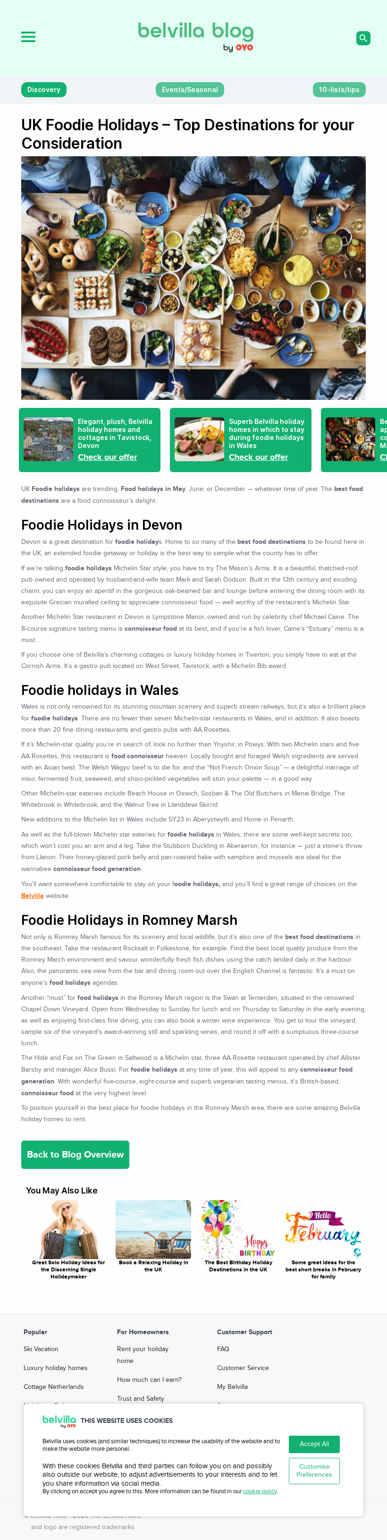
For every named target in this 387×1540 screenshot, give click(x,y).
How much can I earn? (149, 1380)
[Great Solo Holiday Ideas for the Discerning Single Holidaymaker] (68, 1229)
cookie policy (260, 1491)
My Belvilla (232, 1387)
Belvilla (32, 896)
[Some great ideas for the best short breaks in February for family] (323, 1229)
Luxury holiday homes (56, 1368)
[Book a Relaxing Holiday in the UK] (153, 1229)
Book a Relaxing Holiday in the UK (153, 1266)
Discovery (43, 89)
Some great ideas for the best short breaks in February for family (323, 1269)
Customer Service (243, 1368)
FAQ (223, 1349)
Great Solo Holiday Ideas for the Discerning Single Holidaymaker (68, 1269)
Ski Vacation (41, 1349)
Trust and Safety (140, 1399)
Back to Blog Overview (75, 1154)
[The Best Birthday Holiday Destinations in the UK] (238, 1229)
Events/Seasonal (190, 89)
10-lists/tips (339, 89)
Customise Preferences (314, 1471)
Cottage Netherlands (54, 1387)
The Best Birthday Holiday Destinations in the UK (238, 1266)
